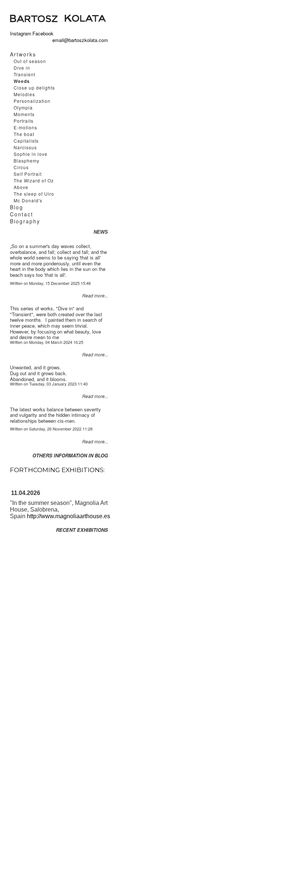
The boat (24, 134)
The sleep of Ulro (34, 194)
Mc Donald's (28, 200)
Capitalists (26, 140)
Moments (24, 114)
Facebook (42, 33)
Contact (21, 214)
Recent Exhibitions (82, 530)
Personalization (32, 101)
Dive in (22, 67)
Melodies (24, 94)
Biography (25, 221)
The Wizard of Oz (34, 180)
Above (21, 187)
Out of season (30, 61)
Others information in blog (70, 455)
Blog (16, 207)
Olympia (23, 107)
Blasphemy (26, 160)
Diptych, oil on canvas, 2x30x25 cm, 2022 (163, 16)
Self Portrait (28, 174)
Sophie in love (31, 154)
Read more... (95, 296)
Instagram (19, 33)
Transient (24, 74)
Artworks (23, 54)
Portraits (24, 121)
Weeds (22, 81)
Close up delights (34, 87)
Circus (21, 167)
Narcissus (25, 147)
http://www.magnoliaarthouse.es (68, 516)
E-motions (25, 127)
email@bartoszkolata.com (66, 40)
